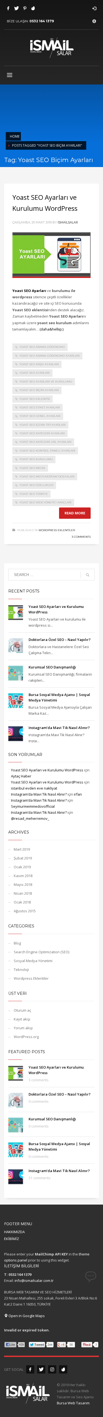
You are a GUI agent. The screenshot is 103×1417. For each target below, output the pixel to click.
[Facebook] (8, 8)
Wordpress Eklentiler (56, 530)
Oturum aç (22, 1010)
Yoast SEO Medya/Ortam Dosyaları (46, 476)
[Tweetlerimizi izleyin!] (41, 1369)
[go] (87, 575)
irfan (78, 794)
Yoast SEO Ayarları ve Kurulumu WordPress (47, 770)
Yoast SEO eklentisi (34, 399)
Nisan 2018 (23, 893)
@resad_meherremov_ (30, 818)
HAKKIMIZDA (14, 1231)
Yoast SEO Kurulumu (36, 459)
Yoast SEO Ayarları (34, 373)
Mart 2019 (22, 849)
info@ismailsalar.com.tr (34, 1280)
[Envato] (33, 8)
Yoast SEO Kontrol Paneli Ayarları (47, 450)
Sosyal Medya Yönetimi (33, 960)
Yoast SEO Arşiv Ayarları (39, 364)
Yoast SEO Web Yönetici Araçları (45, 502)
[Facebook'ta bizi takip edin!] (30, 1369)
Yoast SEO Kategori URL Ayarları (45, 442)
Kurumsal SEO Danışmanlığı (52, 667)
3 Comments (81, 537)
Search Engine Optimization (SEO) (41, 951)
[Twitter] (16, 8)
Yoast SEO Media (32, 468)
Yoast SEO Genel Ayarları (39, 416)
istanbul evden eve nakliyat (34, 788)
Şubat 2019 (23, 858)
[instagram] (52, 1369)
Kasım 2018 (23, 875)
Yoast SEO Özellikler (36, 485)
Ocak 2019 (22, 866)
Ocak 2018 (22, 902)
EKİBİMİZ (11, 1238)
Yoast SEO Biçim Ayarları (39, 390)
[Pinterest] (25, 8)
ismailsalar (68, 222)
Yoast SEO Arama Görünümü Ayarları (49, 355)
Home (15, 136)
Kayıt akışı (22, 1019)
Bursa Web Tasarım (73, 1402)
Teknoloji (21, 969)
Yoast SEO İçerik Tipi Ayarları (42, 425)
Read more (75, 512)
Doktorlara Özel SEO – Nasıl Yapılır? (60, 639)
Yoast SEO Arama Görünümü (42, 347)
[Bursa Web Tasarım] (63, 1369)
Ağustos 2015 (25, 910)
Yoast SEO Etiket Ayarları (39, 407)
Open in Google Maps (26, 1315)
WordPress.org (26, 1036)
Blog (17, 943)
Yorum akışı (23, 1027)
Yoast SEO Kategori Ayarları (42, 433)
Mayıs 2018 (23, 884)
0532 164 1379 (41, 21)
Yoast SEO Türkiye (33, 494)
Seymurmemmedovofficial (33, 806)
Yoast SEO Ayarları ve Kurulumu (45, 381)
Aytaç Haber (21, 776)
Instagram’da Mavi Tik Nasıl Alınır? (59, 727)
